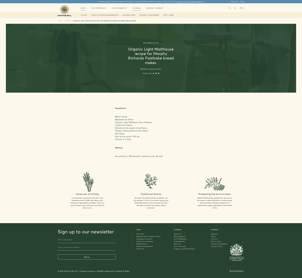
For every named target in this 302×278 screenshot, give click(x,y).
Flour (84, 15)
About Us (177, 234)
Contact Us (234, 1)
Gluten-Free (129, 15)
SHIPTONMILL (238, 271)
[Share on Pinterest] (158, 73)
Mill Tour (177, 244)
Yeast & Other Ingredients (105, 15)
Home (60, 21)
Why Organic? (180, 236)
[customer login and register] (235, 8)
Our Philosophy (180, 239)
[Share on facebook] (156, 73)
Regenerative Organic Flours (148, 236)
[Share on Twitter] (153, 73)
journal (68, 21)
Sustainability (179, 241)
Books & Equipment (149, 15)
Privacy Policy (217, 246)
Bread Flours (141, 244)
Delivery (214, 234)
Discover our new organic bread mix (190, 1)
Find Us (214, 239)
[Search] (229, 8)
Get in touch (216, 241)
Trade (242, 1)
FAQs (213, 236)
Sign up (87, 257)
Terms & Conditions (219, 244)
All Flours (140, 234)
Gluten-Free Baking (144, 241)
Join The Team (180, 246)
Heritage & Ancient (144, 239)
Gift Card (169, 15)
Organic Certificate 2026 (184, 249)
